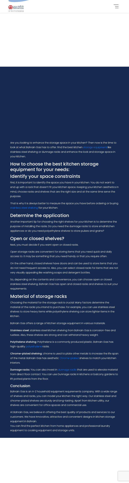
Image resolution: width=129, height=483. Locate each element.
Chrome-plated (69, 358)
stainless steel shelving (24, 208)
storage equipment (95, 147)
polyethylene (34, 346)
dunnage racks (67, 369)
